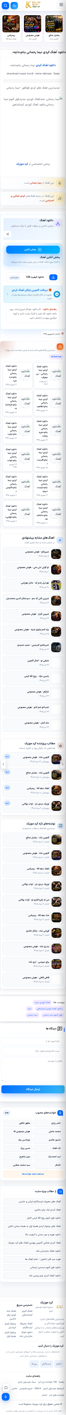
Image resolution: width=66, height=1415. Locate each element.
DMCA (38, 1388)
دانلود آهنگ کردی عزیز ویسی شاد (45, 1276)
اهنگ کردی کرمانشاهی (27, 1313)
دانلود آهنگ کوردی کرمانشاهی (49, 1008)
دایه (29, 1008)
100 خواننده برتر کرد (47, 1382)
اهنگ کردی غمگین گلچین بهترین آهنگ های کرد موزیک (34, 1243)
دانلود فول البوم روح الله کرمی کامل (44, 1218)
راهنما (61, 1382)
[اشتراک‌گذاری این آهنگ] (8, 234)
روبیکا (34, 1364)
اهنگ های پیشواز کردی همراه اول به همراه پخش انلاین (34, 1226)
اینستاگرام (46, 1364)
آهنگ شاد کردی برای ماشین (11, 1315)
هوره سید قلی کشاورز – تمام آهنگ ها (43, 1259)
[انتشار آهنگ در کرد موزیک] (6, 1397)
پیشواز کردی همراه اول (10, 1334)
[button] (60, 4)
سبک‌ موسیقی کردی (27, 1382)
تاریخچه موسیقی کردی (53, 1388)
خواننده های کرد (56, 1395)
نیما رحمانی (36, 183)
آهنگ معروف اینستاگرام (26, 1325)
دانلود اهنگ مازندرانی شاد (48, 1251)
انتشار (44, 1395)
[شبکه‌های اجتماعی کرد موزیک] (6, 1388)
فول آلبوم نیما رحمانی (52, 1015)
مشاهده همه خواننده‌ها (33, 1174)
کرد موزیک (22, 164)
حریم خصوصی (26, 1388)
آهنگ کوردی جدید (42, 1002)
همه (7, 1112)
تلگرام (58, 1364)
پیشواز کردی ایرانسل (10, 1325)
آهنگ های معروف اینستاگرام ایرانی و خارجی (40, 1201)
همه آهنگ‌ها (56, 356)
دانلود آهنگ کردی (46, 65)
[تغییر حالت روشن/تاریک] (14, 5)
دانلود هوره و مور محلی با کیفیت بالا (43, 1234)
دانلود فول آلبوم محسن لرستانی (45, 1267)
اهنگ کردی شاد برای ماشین (47, 1210)
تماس (14, 1388)
